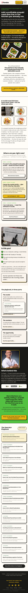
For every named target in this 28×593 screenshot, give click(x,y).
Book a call (18, 2)
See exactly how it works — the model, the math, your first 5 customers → (14, 31)
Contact (20, 587)
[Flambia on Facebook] (18, 585)
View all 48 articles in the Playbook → (14, 566)
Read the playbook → (9, 314)
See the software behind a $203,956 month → (14, 89)
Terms (7, 587)
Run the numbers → (8, 326)
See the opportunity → (9, 341)
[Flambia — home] (5, 2)
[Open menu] (24, 2)
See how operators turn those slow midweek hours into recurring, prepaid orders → (13, 277)
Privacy (11, 587)
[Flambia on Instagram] (9, 585)
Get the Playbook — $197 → (14, 196)
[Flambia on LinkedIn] (15, 585)
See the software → (14, 216)
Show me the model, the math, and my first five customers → (14, 417)
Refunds (15, 587)
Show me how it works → (14, 175)
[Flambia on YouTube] (12, 585)
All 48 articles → (22, 428)
